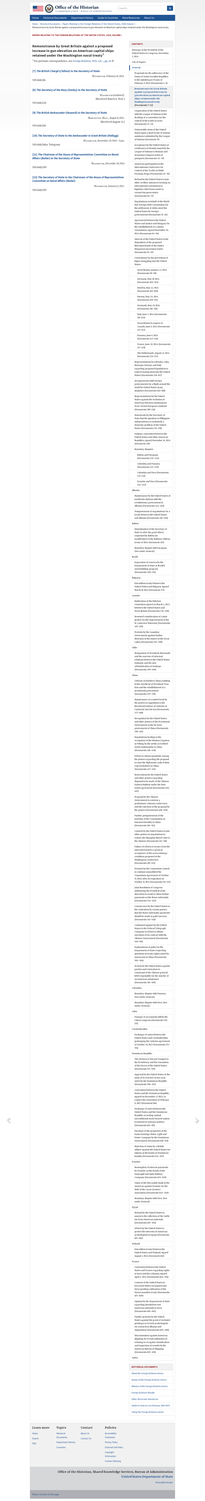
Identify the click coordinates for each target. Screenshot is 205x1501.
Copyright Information (110, 1454)
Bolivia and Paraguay (148, 457)
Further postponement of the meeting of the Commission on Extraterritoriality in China (149, 820)
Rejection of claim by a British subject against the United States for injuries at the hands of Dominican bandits (152, 1151)
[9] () (69, 112)
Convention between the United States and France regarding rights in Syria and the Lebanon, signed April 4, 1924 (151, 1272)
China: (135, 675)
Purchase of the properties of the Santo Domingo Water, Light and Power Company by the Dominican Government (151, 1136)
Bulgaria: (136, 578)
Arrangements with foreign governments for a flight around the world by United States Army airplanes (152, 386)
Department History (65, 1442)
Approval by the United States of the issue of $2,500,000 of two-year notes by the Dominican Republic (152, 1079)
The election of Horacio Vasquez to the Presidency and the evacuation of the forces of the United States (151, 1064)
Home (35, 1433)
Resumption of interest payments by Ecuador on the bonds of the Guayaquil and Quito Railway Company (151, 1172)
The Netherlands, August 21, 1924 (153, 355)
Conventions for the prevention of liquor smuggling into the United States (151, 261)
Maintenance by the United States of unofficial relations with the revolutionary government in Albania (152, 501)
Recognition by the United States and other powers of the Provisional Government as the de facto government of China (152, 725)
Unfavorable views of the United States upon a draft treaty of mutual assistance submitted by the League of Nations (152, 134)
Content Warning (113, 1461)
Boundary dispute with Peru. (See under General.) (150, 1004)
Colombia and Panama (148, 465)
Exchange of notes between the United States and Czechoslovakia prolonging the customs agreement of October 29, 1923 (152, 1041)
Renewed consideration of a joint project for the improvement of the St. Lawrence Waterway (152, 621)
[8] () (69, 90)
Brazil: (135, 557)
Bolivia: (135, 523)
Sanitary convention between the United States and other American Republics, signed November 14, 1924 (152, 439)
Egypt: (135, 1207)
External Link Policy (114, 1447)
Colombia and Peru (153, 474)
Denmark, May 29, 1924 (148, 307)
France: (135, 1261)
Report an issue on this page (45, 1494)
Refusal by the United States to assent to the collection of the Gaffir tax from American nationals (152, 1217)
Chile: (134, 647)
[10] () (75, 135)
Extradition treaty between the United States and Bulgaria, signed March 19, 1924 (151, 586)
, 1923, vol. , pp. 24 (92, 61)
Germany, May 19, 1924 (148, 281)
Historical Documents (61, 1435)
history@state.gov (164, 1482)
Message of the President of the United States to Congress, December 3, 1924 (150, 53)
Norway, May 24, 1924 (147, 298)
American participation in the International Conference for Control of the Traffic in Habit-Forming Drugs (152, 169)
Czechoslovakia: (140, 1029)
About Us (85, 1433)
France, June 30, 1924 (153, 346)
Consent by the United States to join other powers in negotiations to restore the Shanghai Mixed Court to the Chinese (152, 836)
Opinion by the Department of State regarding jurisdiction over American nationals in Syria (152, 1306)
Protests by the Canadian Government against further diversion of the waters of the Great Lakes (151, 637)
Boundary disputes (143, 449)
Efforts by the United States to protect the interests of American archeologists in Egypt (151, 1233)
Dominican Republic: (142, 1053)
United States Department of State (147, 1476)
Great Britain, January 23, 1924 (152, 272)
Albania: (136, 490)
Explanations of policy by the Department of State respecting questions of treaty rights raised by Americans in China (151, 954)
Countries (61, 1447)
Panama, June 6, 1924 (147, 337)
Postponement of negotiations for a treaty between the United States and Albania (152, 514)
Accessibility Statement (110, 1435)
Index (135, 1357)
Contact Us (86, 1438)
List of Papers (139, 62)
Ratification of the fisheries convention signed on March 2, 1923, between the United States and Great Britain (152, 606)
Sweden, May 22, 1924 (148, 289)
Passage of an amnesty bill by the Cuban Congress (151, 1020)
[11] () (75, 156)
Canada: (136, 595)
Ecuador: (136, 1162)
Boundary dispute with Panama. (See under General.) (150, 995)
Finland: (136, 1243)
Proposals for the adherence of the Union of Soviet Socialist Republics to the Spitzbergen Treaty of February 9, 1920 (151, 78)
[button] (55, 18)
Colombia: (137, 988)
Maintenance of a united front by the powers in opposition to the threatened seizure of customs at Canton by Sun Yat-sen (151, 706)
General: (136, 67)
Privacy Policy (111, 1442)
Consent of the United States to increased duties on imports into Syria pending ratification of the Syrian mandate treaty (152, 1289)
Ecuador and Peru (152, 483)
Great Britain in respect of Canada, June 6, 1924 (153, 326)
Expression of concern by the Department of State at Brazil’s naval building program (149, 567)
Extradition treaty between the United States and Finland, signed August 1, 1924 (151, 1252)
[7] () (66, 71)
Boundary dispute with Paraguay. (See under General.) (150, 550)
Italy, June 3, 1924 (152, 316)
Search (35, 1438)
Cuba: (134, 1011)
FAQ (34, 1443)
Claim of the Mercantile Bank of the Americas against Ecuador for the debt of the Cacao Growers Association (151, 1188)
